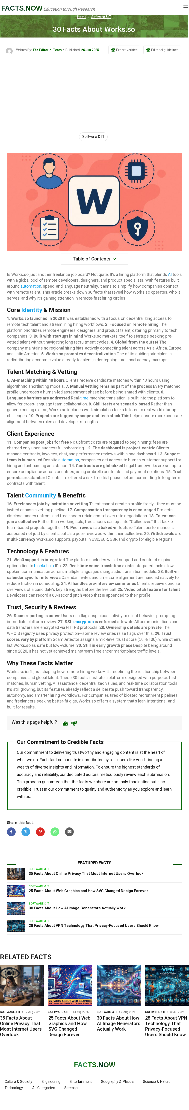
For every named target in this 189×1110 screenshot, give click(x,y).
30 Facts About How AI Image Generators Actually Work (77, 908)
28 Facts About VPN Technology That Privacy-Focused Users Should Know (94, 925)
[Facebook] (11, 831)
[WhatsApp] (54, 831)
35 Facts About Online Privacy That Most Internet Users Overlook (86, 873)
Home (81, 17)
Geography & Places (117, 1081)
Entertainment (81, 1081)
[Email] (69, 831)
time (84, 398)
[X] (25, 831)
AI (170, 274)
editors (92, 774)
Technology (14, 1088)
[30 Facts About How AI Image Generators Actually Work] (16, 908)
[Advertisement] (94, 89)
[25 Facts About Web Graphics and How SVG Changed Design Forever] (16, 891)
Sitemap (71, 1088)
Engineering (50, 1081)
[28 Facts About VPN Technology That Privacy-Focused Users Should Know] (16, 926)
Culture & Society (18, 1081)
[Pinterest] (40, 831)
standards (146, 767)
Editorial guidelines (164, 50)
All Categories (43, 1088)
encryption (83, 621)
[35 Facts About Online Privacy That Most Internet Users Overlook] (16, 874)
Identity (31, 309)
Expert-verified (127, 50)
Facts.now (21, 8)
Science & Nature (157, 1081)
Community (40, 495)
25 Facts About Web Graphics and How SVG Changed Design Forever (88, 891)
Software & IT (101, 17)
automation (31, 286)
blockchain (44, 565)
